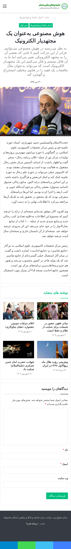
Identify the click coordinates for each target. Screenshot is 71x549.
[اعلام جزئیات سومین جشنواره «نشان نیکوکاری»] (18, 311)
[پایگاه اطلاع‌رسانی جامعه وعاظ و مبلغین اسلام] (53, 6)
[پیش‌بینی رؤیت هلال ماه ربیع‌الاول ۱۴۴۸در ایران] (52, 349)
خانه (47, 17)
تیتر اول (23, 25)
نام (65, 449)
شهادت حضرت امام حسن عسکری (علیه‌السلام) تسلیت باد (19, 366)
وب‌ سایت (63, 478)
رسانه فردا (31, 523)
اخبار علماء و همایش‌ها (31, 17)
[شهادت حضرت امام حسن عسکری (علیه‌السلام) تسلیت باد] (18, 349)
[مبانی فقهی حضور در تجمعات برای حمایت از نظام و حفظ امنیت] (52, 311)
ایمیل (64, 464)
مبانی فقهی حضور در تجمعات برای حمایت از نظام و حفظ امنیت (55, 327)
